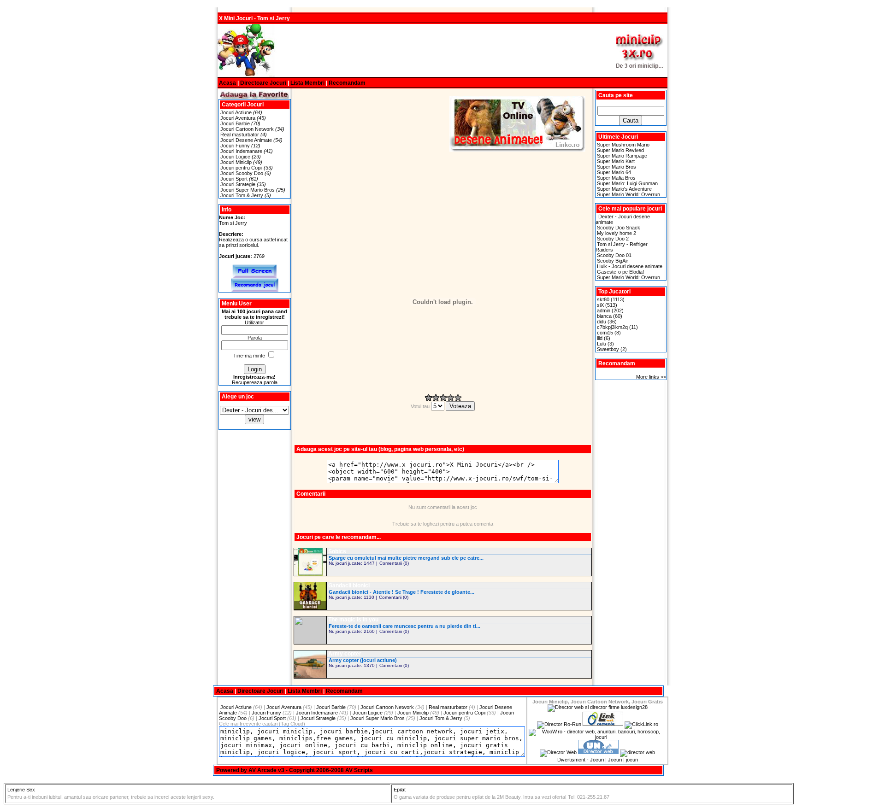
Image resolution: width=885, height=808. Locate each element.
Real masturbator (239, 134)
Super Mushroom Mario (623, 144)
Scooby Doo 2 (613, 238)
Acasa (227, 83)
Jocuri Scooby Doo (241, 173)
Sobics (337, 551)
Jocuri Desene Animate (246, 140)
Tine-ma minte (249, 355)
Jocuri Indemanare (241, 151)
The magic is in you (353, 619)
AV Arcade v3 (266, 770)
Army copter (344, 653)
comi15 (605, 332)
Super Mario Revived (620, 150)
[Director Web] (641, 724)
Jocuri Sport (234, 179)
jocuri (632, 759)
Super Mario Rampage (622, 155)
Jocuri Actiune (236, 112)
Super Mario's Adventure (624, 189)
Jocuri (615, 759)
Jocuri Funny (235, 145)
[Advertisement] (442, 50)
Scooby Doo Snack (618, 227)
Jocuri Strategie (237, 184)
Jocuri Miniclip (236, 162)
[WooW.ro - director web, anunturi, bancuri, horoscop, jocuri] (597, 737)
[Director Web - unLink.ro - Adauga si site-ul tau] (598, 752)
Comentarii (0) (394, 563)
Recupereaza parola (254, 382)
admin (603, 310)
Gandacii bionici (349, 585)
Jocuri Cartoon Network (247, 129)
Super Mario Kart (616, 161)
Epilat (400, 789)
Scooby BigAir (612, 260)
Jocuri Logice (235, 156)
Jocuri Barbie (235, 123)
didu (601, 321)
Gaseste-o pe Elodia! (620, 272)
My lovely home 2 (616, 233)
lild (599, 338)
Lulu (601, 343)
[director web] (558, 752)
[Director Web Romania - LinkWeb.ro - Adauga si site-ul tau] (603, 724)
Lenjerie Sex (21, 789)
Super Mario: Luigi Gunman (627, 183)
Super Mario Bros (616, 167)
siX (600, 305)
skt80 (603, 299)
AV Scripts (359, 770)
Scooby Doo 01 (614, 255)
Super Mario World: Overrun (628, 194)
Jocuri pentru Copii (241, 167)
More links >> (651, 377)
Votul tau (421, 406)
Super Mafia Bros (616, 178)
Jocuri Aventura (237, 118)
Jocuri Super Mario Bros (247, 190)
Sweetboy (608, 349)
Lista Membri (307, 83)
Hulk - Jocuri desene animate (629, 266)
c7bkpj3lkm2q (612, 327)
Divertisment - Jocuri (580, 759)
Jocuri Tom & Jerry (241, 195)
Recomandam (347, 83)
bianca (604, 316)
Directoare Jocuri (263, 83)
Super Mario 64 (614, 172)
